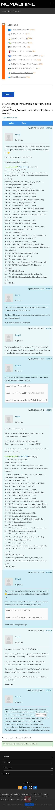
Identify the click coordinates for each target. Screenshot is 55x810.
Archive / (18, 11)
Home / (5, 11)
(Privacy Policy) (32, 799)
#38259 (49, 359)
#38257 (49, 328)
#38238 (49, 128)
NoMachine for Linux (10, 117)
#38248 (49, 289)
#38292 (49, 690)
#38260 (49, 410)
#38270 (49, 630)
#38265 (49, 572)
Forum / (11, 11)
